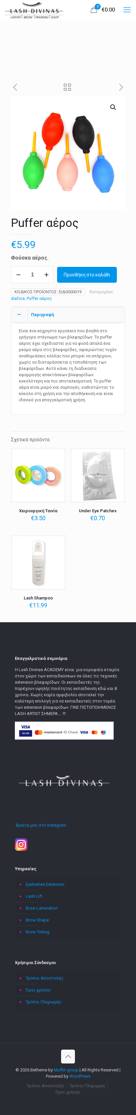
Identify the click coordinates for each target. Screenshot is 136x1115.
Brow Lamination (42, 908)
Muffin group (66, 1069)
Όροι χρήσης (38, 990)
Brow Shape (37, 919)
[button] (113, 107)
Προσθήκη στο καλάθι (87, 274)
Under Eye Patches (98, 510)
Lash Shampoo (38, 597)
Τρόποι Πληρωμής (43, 1001)
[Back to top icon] (68, 1056)
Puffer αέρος (39, 298)
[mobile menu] (127, 10)
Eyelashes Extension (45, 884)
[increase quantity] (46, 275)
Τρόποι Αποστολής (44, 978)
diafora (18, 298)
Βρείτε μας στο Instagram (40, 825)
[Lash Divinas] (34, 10)
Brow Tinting (38, 931)
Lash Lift (34, 896)
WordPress (79, 1076)
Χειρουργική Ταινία (38, 510)
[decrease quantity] (18, 275)
